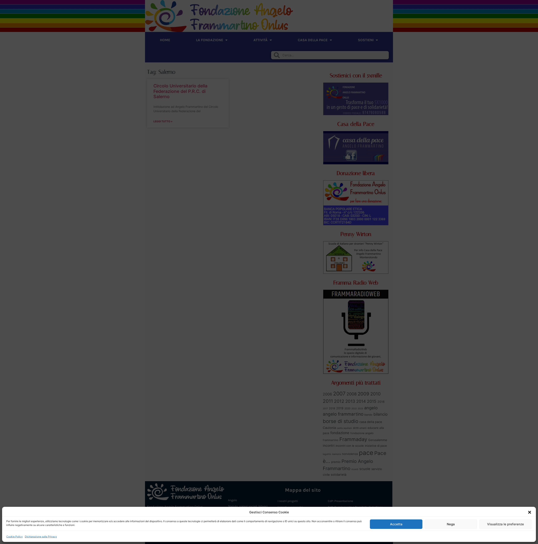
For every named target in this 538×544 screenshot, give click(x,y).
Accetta (396, 524)
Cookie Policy (14, 536)
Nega (451, 524)
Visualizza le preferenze (505, 524)
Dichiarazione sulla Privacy (41, 536)
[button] (529, 512)
